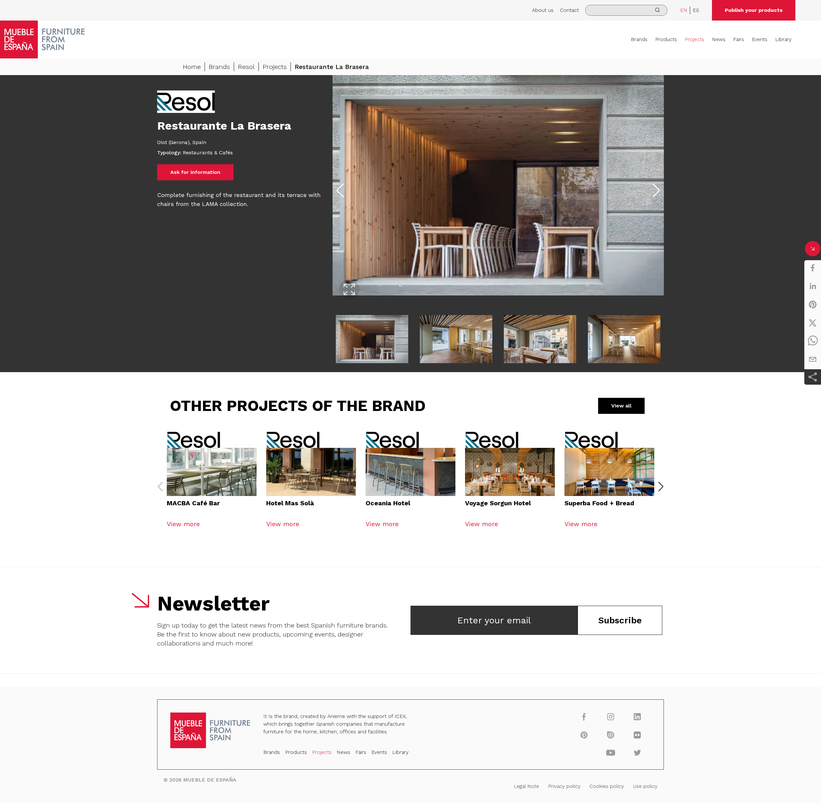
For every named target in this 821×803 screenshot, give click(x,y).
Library (783, 39)
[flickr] (637, 735)
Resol (246, 67)
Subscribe (620, 620)
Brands (639, 39)
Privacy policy (564, 786)
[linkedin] (812, 286)
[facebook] (812, 268)
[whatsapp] (812, 341)
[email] (812, 359)
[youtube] (610, 752)
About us (543, 10)
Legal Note (526, 786)
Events (759, 39)
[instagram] (610, 717)
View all (621, 406)
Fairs (738, 39)
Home (192, 67)
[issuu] (610, 735)
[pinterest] (812, 304)
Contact (569, 10)
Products (666, 39)
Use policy (645, 786)
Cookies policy (606, 786)
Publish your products (754, 10)
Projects (694, 39)
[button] (661, 486)
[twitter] (812, 322)
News (718, 39)
